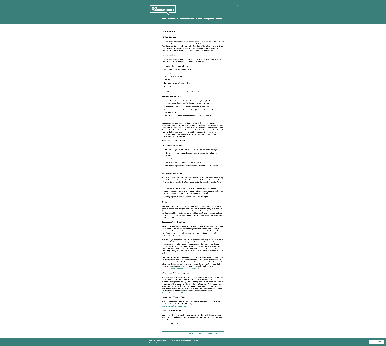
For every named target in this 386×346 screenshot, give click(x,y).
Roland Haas (173, 19)
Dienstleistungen (187, 19)
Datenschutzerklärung (157, 343)
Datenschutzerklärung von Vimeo (174, 306)
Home (164, 19)
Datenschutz (212, 333)
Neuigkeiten (209, 19)
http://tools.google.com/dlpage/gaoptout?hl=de (180, 268)
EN (238, 6)
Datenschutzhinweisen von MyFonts (174, 293)
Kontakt (219, 19)
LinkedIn (163, 334)
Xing (168, 334)
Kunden (199, 19)
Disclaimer (201, 333)
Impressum (190, 333)
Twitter (173, 334)
